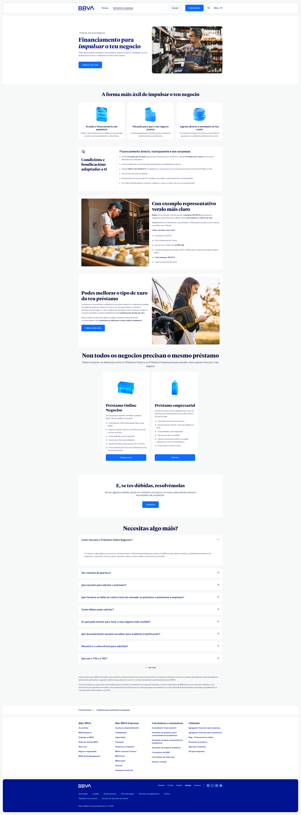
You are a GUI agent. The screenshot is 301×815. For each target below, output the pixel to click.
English (179, 785)
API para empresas (196, 751)
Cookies (95, 794)
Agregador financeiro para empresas (204, 728)
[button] (174, 8)
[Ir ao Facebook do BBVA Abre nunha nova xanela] (208, 786)
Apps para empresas (197, 747)
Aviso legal (83, 794)
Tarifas (167, 794)
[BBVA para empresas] (86, 8)
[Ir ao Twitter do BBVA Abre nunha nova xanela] (212, 786)
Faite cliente (194, 8)
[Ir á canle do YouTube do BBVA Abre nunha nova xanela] (220, 786)
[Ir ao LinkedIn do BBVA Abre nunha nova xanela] (216, 786)
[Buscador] (208, 8)
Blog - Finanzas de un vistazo (201, 737)
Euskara (197, 785)
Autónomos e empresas (123, 8)
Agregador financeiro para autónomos (205, 733)
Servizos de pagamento (149, 794)
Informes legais (127, 794)
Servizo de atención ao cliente (115, 798)
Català (170, 785)
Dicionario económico (198, 742)
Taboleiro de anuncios (88, 798)
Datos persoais (110, 794)
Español (161, 785)
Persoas (105, 8)
